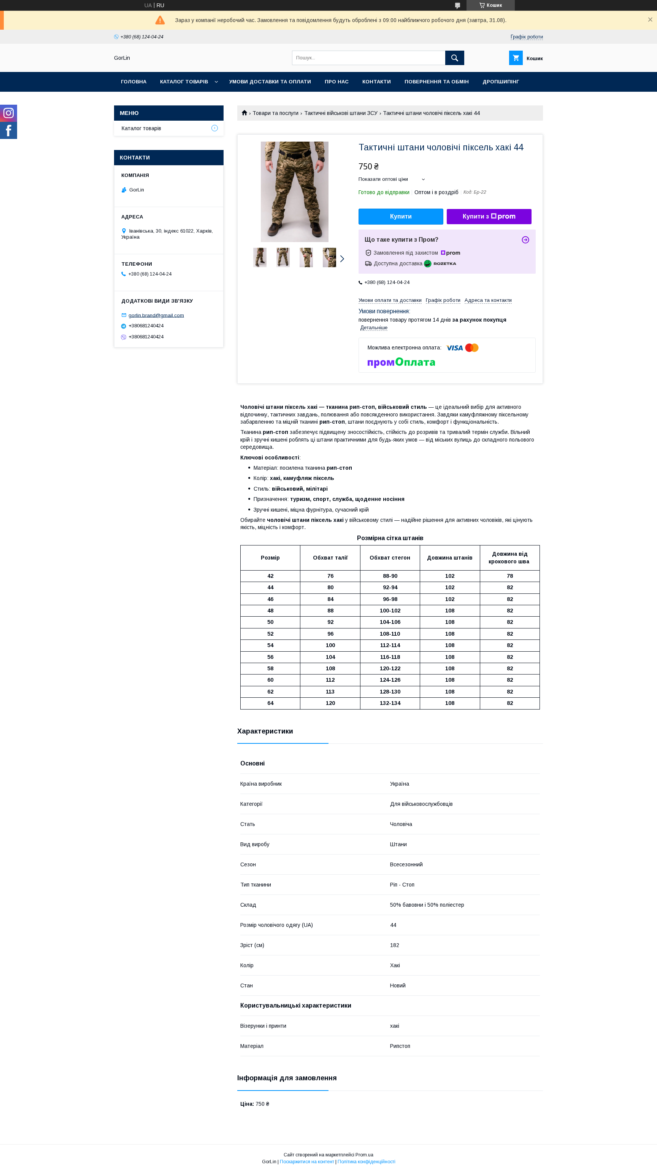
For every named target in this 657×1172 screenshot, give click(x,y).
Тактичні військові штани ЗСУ (341, 113)
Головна (133, 82)
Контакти (376, 82)
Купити (401, 216)
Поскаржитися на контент (307, 1161)
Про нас (337, 82)
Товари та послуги (275, 113)
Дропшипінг (500, 82)
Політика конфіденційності (366, 1161)
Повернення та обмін (437, 82)
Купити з (476, 216)
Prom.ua (364, 1155)
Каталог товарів (184, 82)
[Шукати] (454, 58)
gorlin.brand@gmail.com (156, 315)
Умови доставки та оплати (270, 82)
